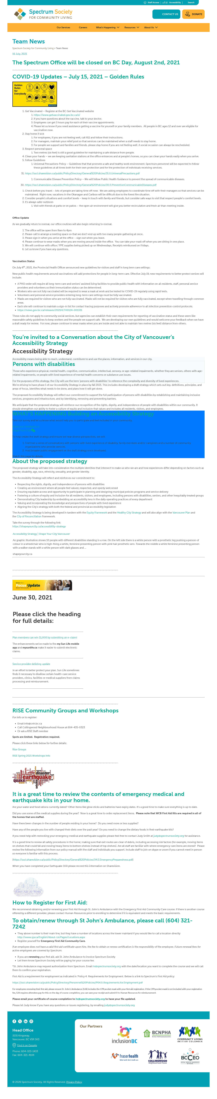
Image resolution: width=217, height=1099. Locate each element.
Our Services (63, 27)
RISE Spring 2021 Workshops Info (31, 755)
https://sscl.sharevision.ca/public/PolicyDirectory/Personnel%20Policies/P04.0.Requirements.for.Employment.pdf (77, 982)
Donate (197, 14)
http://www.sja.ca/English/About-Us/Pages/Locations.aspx (51, 937)
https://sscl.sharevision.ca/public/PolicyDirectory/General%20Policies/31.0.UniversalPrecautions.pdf (82, 173)
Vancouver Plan (181, 512)
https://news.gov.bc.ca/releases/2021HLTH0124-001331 (49, 310)
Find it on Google (27, 1045)
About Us (149, 27)
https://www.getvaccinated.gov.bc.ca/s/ (57, 114)
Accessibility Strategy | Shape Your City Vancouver (41, 533)
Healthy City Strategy (129, 512)
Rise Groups (19, 749)
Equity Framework (97, 512)
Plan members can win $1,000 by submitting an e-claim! (45, 637)
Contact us (170, 14)
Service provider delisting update (31, 663)
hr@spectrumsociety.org (107, 966)
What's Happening (106, 27)
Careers (83, 27)
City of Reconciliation (29, 516)
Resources (129, 27)
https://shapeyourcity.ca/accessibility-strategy (39, 526)
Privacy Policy (74, 1081)
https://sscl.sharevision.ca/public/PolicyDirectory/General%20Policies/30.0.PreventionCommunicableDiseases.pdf (90, 184)
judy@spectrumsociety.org (168, 835)
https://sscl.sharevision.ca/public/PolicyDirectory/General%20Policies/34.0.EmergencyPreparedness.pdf (73, 859)
